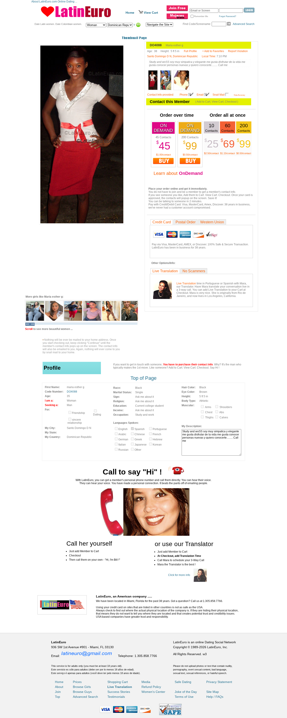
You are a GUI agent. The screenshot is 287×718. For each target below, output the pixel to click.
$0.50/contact (190, 154)
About (59, 687)
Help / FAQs (214, 696)
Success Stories (118, 692)
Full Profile (190, 51)
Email (200, 94)
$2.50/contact (211, 153)
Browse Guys (82, 692)
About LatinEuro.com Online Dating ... (54, 1)
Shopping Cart (117, 682)
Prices (77, 682)
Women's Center (153, 692)
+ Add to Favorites (213, 51)
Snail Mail (219, 94)
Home (130, 12)
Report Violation (238, 51)
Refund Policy (151, 687)
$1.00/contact (163, 154)
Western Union (212, 222)
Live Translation (165, 271)
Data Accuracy (239, 95)
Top (57, 696)
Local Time (208, 56)
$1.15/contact (227, 153)
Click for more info (179, 575)
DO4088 (72, 391)
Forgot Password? (227, 16)
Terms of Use (184, 696)
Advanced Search (243, 24)
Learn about (178, 173)
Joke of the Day (186, 692)
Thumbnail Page (134, 38)
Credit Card (161, 222)
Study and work (144, 414)
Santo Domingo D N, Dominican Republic (172, 56)
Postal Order (186, 222)
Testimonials (116, 696)
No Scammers (194, 271)
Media (145, 682)
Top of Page (143, 378)
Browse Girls (82, 687)
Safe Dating (183, 682)
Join (58, 692)
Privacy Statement (219, 682)
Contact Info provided (160, 94)
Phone (184, 94)
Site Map (212, 692)
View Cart (151, 12)
